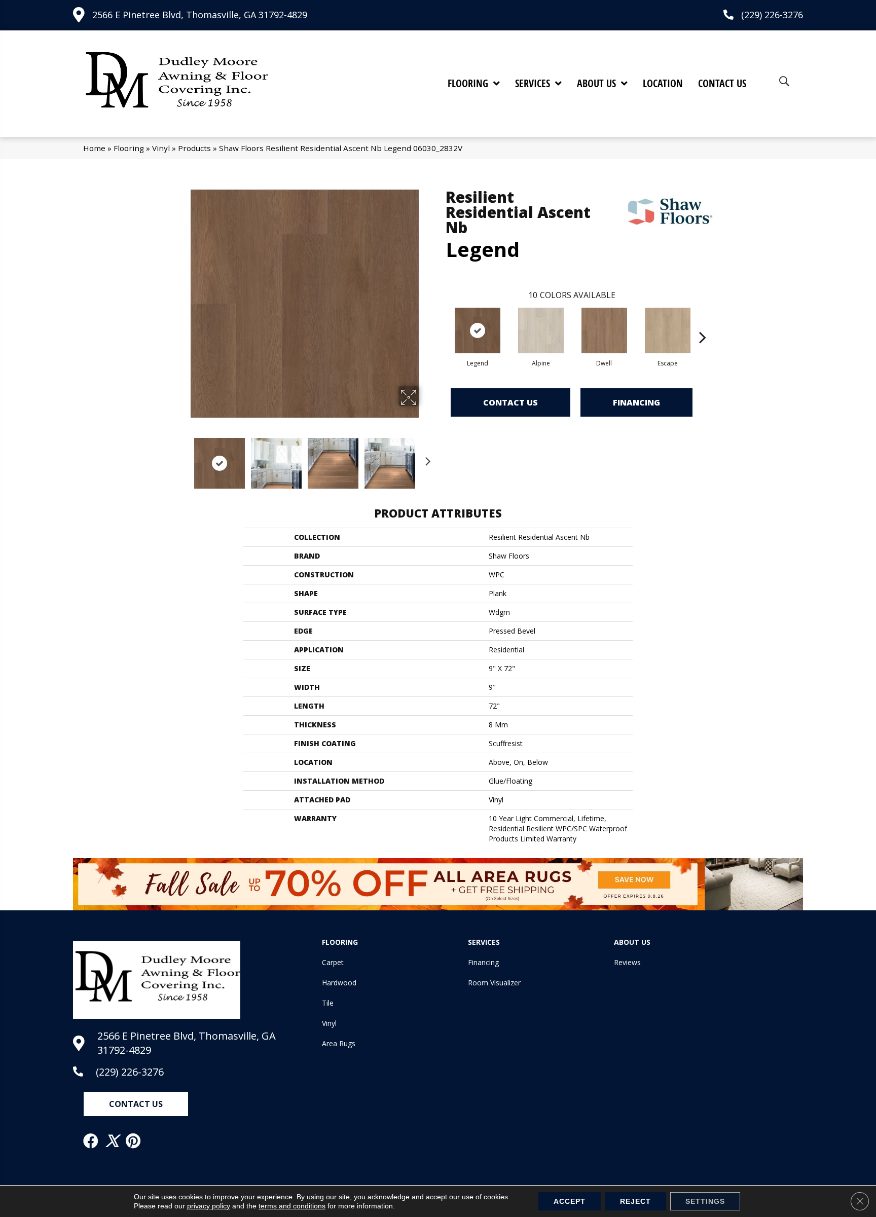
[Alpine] (541, 330)
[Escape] (667, 330)
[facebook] (91, 1141)
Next (425, 458)
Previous (183, 458)
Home (94, 148)
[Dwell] (604, 330)
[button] (136, 1104)
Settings (705, 1201)
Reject (635, 1201)
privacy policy (208, 1206)
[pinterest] (133, 1141)
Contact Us (510, 402)
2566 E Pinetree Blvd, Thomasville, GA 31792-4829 (199, 15)
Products (194, 148)
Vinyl (161, 148)
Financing (636, 402)
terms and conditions (292, 1206)
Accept (570, 1201)
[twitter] (112, 1141)
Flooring (129, 148)
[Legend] (477, 330)
